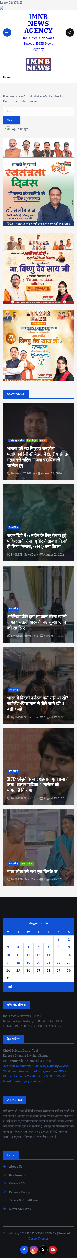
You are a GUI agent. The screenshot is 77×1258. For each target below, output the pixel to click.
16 (69, 955)
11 (18, 955)
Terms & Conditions (23, 1200)
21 (48, 963)
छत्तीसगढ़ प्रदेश (16, 440)
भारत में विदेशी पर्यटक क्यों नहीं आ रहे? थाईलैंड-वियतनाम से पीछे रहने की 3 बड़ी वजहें (37, 703)
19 (28, 963)
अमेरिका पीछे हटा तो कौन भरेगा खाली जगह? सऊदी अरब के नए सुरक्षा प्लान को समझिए (37, 622)
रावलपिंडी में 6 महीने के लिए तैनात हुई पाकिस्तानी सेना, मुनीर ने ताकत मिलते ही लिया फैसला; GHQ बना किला (37, 541)
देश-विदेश (32, 440)
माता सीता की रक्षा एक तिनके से (32, 871)
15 (59, 955)
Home (7, 77)
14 (48, 955)
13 (38, 955)
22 (59, 963)
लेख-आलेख (27, 863)
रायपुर (43, 440)
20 (38, 963)
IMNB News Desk (26, 554)
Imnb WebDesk (25, 473)
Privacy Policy (19, 1192)
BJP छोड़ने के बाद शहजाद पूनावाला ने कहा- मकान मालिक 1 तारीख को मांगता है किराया (38, 784)
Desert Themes (38, 1238)
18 (18, 963)
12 (28, 955)
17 (8, 963)
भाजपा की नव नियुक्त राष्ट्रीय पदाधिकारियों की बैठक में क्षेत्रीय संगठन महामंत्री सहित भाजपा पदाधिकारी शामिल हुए (38, 456)
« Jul (9, 987)
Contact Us (17, 1183)
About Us (15, 1166)
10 (8, 955)
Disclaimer (17, 1175)
